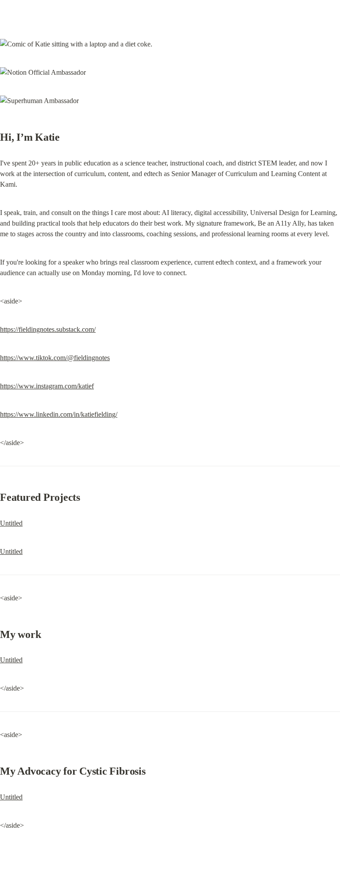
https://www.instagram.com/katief (47, 386)
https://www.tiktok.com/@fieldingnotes (55, 357)
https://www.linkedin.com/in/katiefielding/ (58, 414)
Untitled (11, 523)
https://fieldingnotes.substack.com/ (48, 329)
